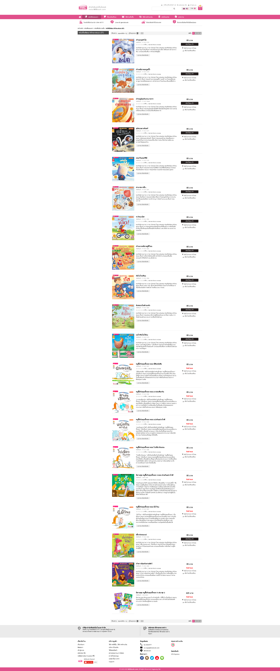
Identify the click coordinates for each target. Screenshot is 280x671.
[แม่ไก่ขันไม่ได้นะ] (123, 346)
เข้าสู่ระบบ (193, 5)
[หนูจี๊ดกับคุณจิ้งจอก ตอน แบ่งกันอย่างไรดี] (123, 429)
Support (111, 662)
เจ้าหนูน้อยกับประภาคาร (144, 99)
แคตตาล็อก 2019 (114, 659)
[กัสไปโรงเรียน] (123, 287)
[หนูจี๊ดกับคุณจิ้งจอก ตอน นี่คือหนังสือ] (123, 374)
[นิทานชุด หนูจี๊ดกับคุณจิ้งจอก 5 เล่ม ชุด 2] (123, 603)
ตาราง (142, 33)
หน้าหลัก (80, 28)
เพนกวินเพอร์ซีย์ (141, 158)
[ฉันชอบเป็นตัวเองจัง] (123, 316)
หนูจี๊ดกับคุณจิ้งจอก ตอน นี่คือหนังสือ (149, 364)
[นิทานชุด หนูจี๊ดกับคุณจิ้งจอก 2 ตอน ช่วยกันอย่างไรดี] (123, 485)
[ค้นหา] (174, 8)
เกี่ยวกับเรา (81, 645)
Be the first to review (155, 44)
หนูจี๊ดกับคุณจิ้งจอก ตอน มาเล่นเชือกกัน (150, 392)
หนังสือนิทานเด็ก (99, 28)
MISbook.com (133, 669)
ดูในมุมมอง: (132, 33)
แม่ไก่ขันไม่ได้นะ (142, 335)
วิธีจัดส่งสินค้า (113, 650)
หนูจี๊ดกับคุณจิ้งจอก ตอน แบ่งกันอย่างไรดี (150, 419)
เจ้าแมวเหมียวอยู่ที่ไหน (144, 246)
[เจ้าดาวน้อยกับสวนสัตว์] (123, 574)
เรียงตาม (114, 33)
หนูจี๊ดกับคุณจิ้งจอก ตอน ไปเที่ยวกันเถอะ (150, 447)
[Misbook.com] (98, 7)
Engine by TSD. (156, 669)
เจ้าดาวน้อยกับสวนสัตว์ (144, 563)
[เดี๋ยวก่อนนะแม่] (123, 545)
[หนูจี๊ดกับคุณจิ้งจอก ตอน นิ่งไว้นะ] (123, 517)
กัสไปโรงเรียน (141, 276)
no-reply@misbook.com (151, 648)
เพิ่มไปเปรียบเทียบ (190, 51)
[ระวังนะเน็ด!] (123, 228)
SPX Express (175, 654)
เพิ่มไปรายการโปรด (190, 48)
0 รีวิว (145, 44)
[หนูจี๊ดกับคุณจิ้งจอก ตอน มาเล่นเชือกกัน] (123, 402)
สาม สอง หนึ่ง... (141, 187)
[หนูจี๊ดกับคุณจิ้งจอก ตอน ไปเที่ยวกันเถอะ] (123, 457)
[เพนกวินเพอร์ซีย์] (123, 169)
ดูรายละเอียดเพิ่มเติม (143, 55)
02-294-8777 (147, 645)
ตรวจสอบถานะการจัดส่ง (116, 653)
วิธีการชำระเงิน (122, 645)
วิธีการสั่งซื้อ (112, 645)
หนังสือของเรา (88, 28)
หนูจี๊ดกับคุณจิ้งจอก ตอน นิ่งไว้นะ (147, 507)
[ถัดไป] (200, 33)
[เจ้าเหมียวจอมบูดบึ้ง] (123, 80)
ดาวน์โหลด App (114, 656)
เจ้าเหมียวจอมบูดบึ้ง (143, 69)
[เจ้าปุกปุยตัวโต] (123, 51)
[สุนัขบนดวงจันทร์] (123, 139)
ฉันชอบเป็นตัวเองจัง (143, 305)
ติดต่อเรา (80, 647)
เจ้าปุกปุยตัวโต (141, 40)
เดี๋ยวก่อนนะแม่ (141, 534)
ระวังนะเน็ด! (140, 217)
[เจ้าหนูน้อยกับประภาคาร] (123, 110)
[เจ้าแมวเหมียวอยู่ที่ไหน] (123, 257)
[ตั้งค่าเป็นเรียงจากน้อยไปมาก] (126, 33)
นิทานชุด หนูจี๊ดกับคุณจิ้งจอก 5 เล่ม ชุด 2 (150, 592)
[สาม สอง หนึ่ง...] (123, 198)
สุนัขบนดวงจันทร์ (142, 128)
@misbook (147, 651)
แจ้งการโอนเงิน (113, 647)
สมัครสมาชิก (183, 5)
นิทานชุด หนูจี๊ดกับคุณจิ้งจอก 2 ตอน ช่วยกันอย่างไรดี (154, 475)
